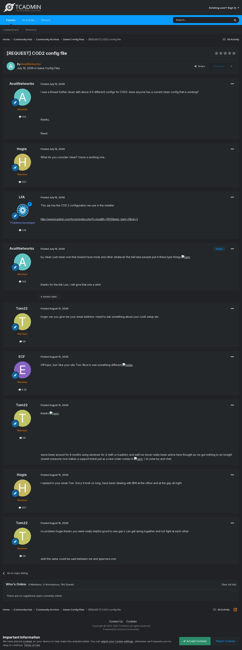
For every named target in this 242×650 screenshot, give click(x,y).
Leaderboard (11, 29)
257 (23, 181)
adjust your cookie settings (117, 641)
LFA (22, 197)
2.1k (23, 230)
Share (200, 66)
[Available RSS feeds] (235, 609)
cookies (27, 641)
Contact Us (116, 621)
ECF (22, 357)
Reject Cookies (225, 641)
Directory (31, 29)
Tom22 (22, 308)
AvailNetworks (21, 84)
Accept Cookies (196, 641)
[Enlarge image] (186, 257)
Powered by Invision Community (121, 629)
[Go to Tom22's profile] (22, 321)
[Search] (235, 20)
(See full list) (229, 584)
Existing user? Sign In (223, 7)
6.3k (24, 389)
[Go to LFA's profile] (22, 210)
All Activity (28, 20)
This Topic (220, 20)
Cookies (131, 621)
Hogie (22, 149)
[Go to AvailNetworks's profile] (11, 66)
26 (24, 341)
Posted (53, 83)
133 (23, 116)
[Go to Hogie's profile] (22, 162)
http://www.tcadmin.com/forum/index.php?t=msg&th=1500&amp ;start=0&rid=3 (89, 219)
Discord (45, 20)
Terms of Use (32, 645)
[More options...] (232, 84)
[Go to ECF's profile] (22, 369)
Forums (11, 20)
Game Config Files (48, 68)
